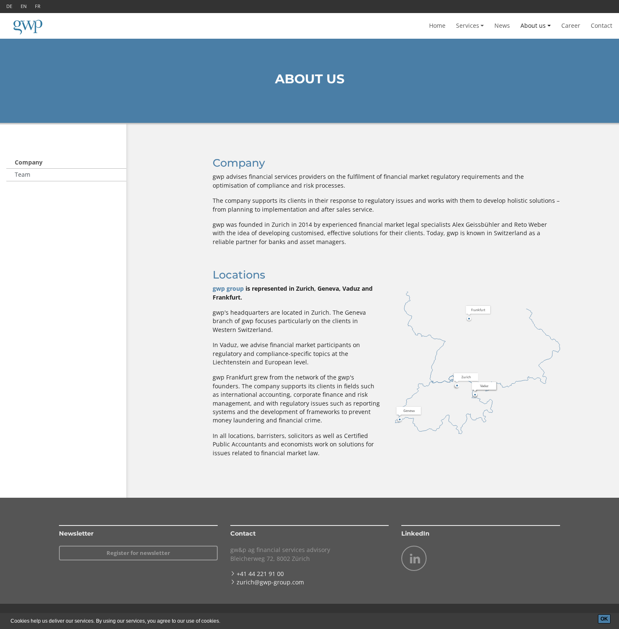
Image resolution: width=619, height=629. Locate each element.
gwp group (228, 288)
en (24, 6)
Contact (601, 25)
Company (29, 162)
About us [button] (533, 25)
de (9, 6)
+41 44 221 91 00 (260, 574)
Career (570, 25)
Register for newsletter (138, 553)
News (502, 25)
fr (37, 6)
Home (437, 25)
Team (22, 174)
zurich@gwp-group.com (270, 582)
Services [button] (467, 25)
